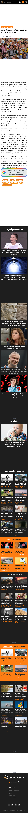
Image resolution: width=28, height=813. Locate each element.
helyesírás (19, 570)
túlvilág (2, 621)
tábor (11, 502)
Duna (2, 698)
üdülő (7, 534)
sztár (4, 554)
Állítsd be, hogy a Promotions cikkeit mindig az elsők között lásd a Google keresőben (16, 172)
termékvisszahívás (20, 714)
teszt (22, 570)
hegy (4, 589)
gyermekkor (21, 605)
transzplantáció (4, 605)
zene (23, 554)
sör (21, 182)
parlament (9, 731)
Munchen (5, 182)
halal (7, 621)
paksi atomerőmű (7, 714)
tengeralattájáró (8, 486)
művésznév (3, 555)
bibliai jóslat (21, 589)
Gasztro (5, 180)
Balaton (2, 486)
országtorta (17, 518)
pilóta (24, 486)
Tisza (24, 731)
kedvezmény (20, 699)
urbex (2, 502)
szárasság (17, 503)
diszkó (23, 534)
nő (10, 605)
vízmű (8, 518)
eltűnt (5, 698)
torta (24, 519)
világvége (17, 589)
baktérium (20, 715)
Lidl (15, 714)
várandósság (6, 606)
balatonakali (3, 503)
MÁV (4, 534)
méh (9, 605)
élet (5, 621)
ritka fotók (17, 622)
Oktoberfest (14, 182)
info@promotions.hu (15, 782)
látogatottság (7, 185)
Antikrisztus (17, 590)
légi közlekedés (23, 487)
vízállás (2, 715)
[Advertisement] (14, 291)
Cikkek (12, 180)
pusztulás (3, 519)
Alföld (16, 731)
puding (16, 715)
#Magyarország (18, 729)
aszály (21, 502)
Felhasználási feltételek (14, 790)
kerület (8, 570)
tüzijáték (3, 729)
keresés (7, 698)
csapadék (7, 715)
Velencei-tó (17, 502)
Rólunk (10, 792)
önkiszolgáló (17, 698)
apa (6, 589)
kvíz (2, 554)
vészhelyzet (17, 487)
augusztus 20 (8, 729)
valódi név (8, 554)
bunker (16, 535)
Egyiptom (16, 621)
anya (2, 606)
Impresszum (11, 793)
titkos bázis (19, 534)
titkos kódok (20, 486)
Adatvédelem (12, 795)
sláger (20, 554)
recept (21, 519)
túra (2, 589)
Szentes (5, 518)
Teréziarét (19, 180)
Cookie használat (13, 797)
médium (10, 621)
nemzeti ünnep (4, 731)
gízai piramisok (22, 621)
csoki (25, 714)
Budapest (5, 570)
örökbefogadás (18, 606)
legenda (3, 487)
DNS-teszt (17, 605)
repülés (16, 486)
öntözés (18, 731)
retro (17, 554)
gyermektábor (6, 502)
